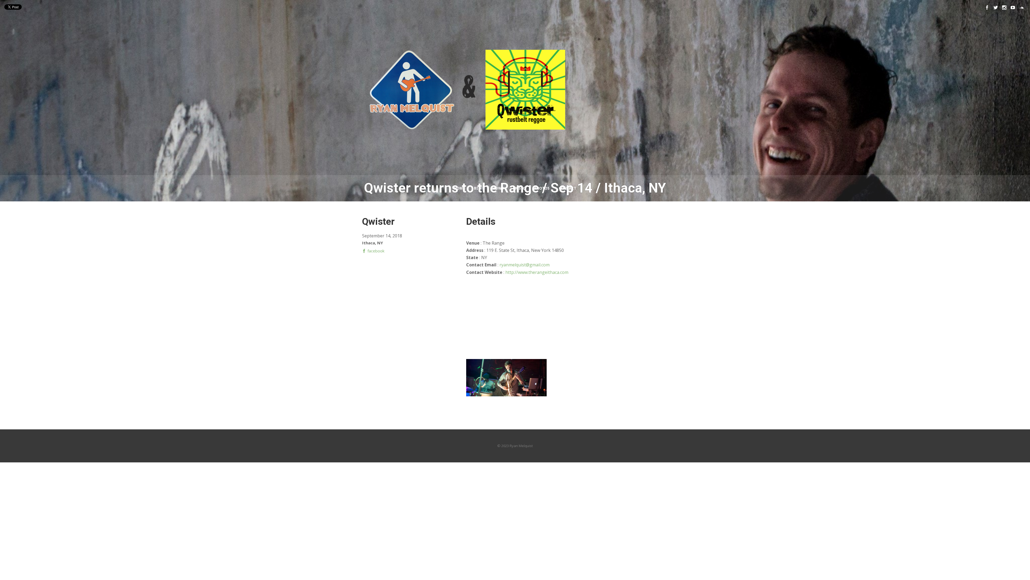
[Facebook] (987, 7)
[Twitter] (996, 7)
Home (459, 188)
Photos (542, 188)
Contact (567, 188)
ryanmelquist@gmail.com (524, 265)
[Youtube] (1013, 7)
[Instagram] (1004, 7)
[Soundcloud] (1021, 7)
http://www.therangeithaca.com (536, 272)
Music (519, 188)
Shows (497, 188)
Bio (477, 188)
